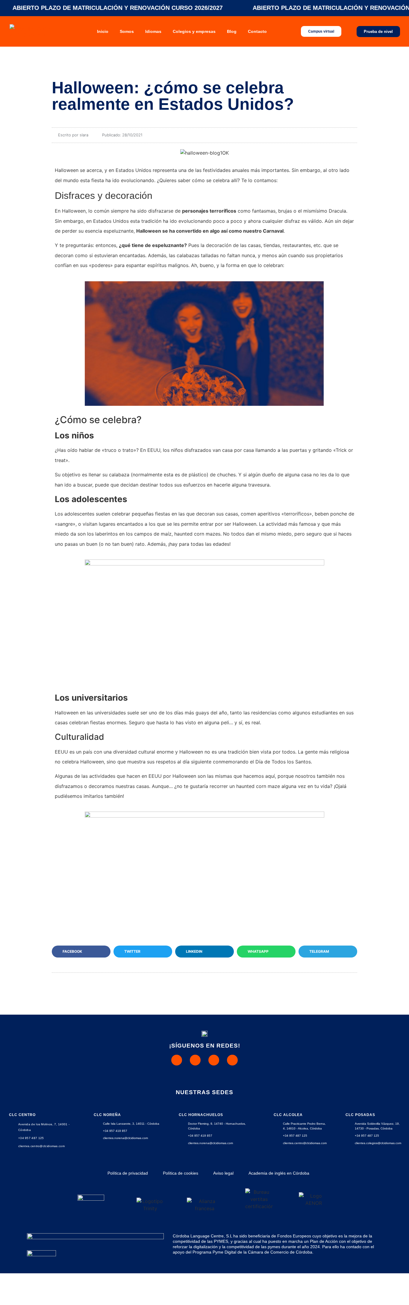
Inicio (102, 31)
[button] (81, 952)
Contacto (257, 31)
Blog (232, 31)
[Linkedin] (232, 1060)
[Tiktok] (176, 1060)
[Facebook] (213, 1060)
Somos (127, 31)
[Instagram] (195, 1060)
